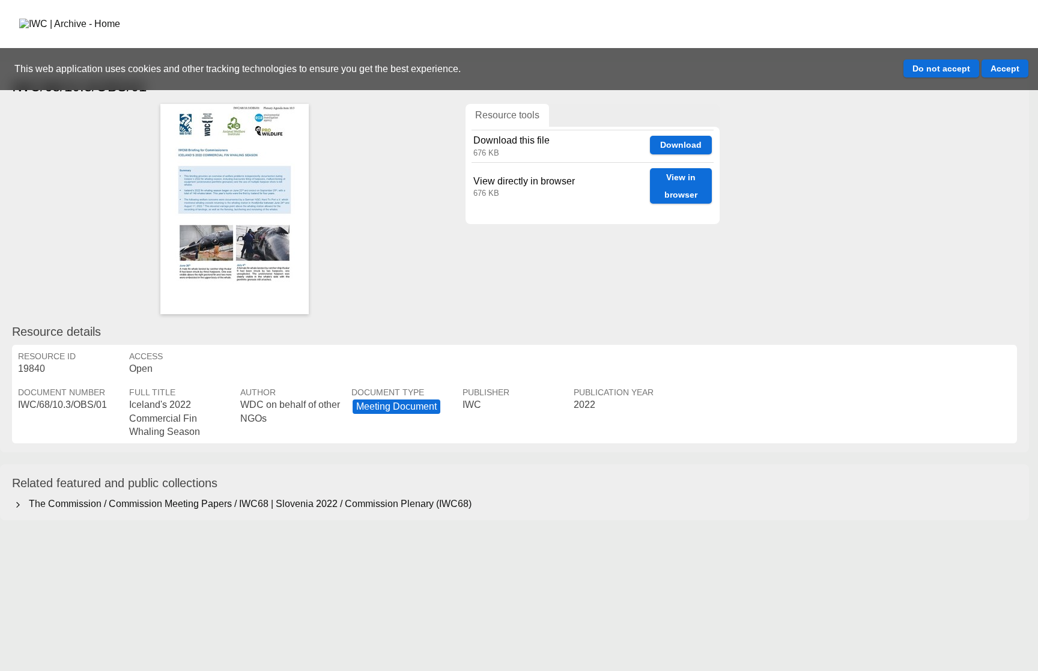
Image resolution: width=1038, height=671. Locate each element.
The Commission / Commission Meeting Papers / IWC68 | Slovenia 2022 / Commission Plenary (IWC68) (248, 504)
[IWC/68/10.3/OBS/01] (234, 209)
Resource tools (507, 115)
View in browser (680, 185)
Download (681, 145)
